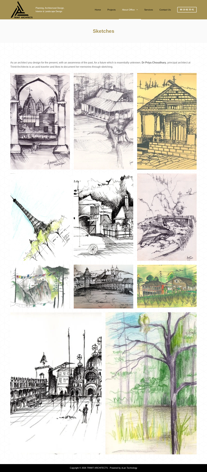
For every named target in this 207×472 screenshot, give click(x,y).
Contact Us (165, 9)
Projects (111, 9)
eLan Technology (129, 468)
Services (148, 9)
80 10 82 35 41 (187, 9)
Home (98, 9)
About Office (128, 9)
